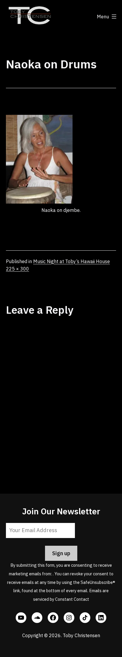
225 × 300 (17, 269)
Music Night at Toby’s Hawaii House (71, 261)
